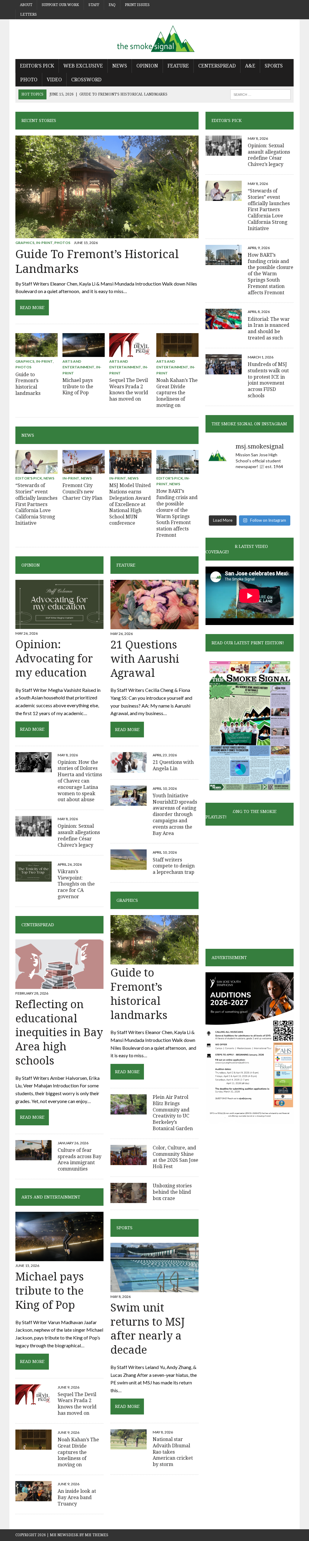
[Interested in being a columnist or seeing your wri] (280, 484)
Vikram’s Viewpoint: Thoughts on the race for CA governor (76, 884)
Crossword (86, 80)
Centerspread (217, 66)
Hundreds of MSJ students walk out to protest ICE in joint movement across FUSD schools (268, 380)
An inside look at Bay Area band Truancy (77, 1497)
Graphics (24, 242)
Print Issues (137, 5)
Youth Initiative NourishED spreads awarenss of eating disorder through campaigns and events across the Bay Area (175, 814)
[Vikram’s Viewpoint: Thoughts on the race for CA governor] (33, 877)
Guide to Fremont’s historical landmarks (27, 384)
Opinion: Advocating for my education (54, 658)
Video (54, 80)
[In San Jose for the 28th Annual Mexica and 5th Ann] (219, 502)
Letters (28, 14)
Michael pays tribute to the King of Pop (77, 386)
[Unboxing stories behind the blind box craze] (128, 1199)
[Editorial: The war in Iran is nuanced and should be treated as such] (223, 325)
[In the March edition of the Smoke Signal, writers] (280, 502)
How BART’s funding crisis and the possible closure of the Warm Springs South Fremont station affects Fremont (177, 513)
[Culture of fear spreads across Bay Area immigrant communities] (33, 1156)
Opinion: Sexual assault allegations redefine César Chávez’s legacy (79, 835)
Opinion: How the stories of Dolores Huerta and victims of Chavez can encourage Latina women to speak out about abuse (80, 781)
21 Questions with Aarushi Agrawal (144, 659)
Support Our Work (60, 5)
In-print (44, 242)
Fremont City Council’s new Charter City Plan (82, 492)
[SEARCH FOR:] (260, 94)
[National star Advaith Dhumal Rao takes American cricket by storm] (128, 1446)
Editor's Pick (28, 478)
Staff (93, 5)
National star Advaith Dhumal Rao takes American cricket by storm (173, 1451)
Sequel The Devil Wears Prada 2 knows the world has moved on (128, 389)
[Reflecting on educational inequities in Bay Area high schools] (59, 985)
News (119, 66)
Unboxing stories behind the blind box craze (172, 1192)
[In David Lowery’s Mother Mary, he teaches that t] (249, 484)
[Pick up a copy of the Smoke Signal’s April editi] (249, 502)
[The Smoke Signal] (154, 39)
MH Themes (96, 1535)
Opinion (147, 66)
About (26, 5)
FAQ (112, 5)
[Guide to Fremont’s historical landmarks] (107, 234)
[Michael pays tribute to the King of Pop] (83, 353)
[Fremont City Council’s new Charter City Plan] (83, 470)
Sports (274, 66)
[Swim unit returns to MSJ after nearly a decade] (154, 1288)
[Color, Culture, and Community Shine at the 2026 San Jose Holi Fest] (128, 1161)
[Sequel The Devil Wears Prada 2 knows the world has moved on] (130, 353)
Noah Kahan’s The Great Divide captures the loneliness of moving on (177, 392)
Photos (62, 242)
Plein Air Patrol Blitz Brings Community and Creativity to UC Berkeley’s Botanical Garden (173, 1112)
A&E (250, 66)
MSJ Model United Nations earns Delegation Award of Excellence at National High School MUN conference (130, 504)
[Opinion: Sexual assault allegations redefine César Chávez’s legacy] (33, 832)
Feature (178, 66)
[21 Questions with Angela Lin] (128, 768)
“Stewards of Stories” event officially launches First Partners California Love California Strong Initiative (36, 504)
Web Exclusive (83, 66)
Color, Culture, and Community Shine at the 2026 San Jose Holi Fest (175, 1157)
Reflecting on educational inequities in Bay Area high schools (59, 1032)
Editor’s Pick (37, 66)
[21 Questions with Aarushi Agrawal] (154, 625)
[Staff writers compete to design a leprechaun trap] (128, 866)
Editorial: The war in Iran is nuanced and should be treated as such (269, 328)
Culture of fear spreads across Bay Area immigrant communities (79, 1159)
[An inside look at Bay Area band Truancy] (33, 1497)
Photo (28, 80)
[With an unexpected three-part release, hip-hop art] (219, 484)
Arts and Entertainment (50, 1197)
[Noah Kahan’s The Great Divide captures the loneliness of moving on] (177, 353)
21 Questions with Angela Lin (173, 765)
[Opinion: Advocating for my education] (59, 625)
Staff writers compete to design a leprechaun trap (174, 866)
